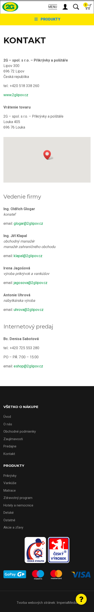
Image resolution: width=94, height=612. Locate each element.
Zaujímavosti (13, 439)
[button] (49, 155)
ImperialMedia (67, 603)
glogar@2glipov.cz (28, 223)
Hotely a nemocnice (18, 505)
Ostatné (9, 520)
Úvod (7, 417)
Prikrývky (9, 476)
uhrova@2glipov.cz (29, 309)
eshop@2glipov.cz (28, 366)
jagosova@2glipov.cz (30, 283)
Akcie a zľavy (13, 527)
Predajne (9, 446)
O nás (7, 424)
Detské (8, 513)
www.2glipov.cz (15, 95)
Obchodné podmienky (19, 431)
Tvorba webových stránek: (36, 603)
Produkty (50, 19)
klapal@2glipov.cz (28, 256)
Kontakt (9, 454)
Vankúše (9, 483)
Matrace (9, 490)
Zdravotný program (17, 498)
